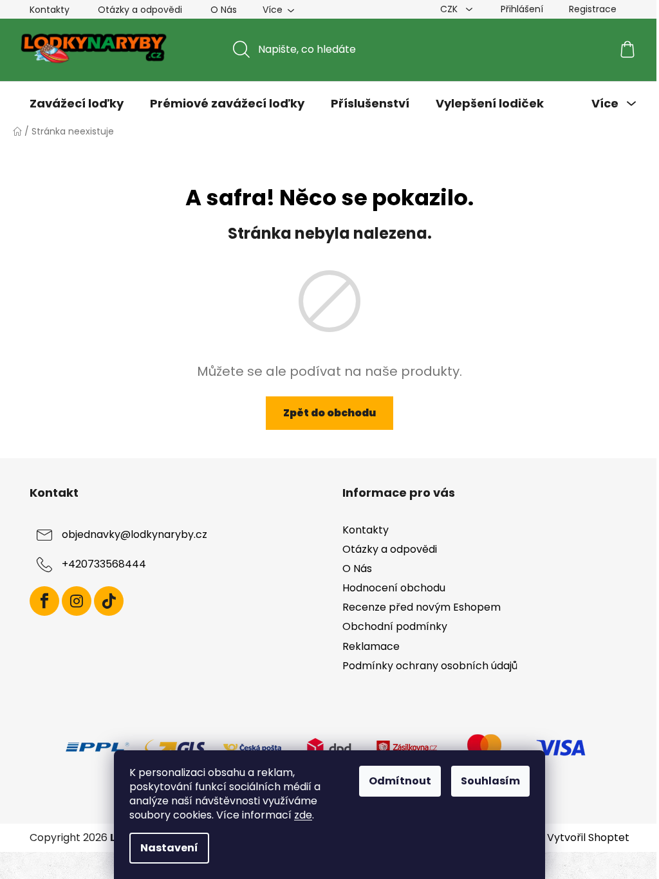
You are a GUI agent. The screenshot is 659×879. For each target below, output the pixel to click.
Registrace (593, 9)
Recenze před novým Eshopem (421, 607)
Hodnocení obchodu (393, 587)
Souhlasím (490, 780)
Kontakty (50, 9)
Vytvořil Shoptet (588, 838)
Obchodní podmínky (394, 626)
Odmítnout (400, 780)
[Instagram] (76, 601)
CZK (450, 9)
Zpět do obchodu (329, 412)
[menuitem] (76, 103)
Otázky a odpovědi (140, 9)
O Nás (223, 9)
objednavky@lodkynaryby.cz (134, 534)
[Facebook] (44, 601)
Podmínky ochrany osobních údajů (429, 665)
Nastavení (169, 847)
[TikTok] (109, 601)
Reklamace (371, 646)
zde (303, 815)
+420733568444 (104, 564)
